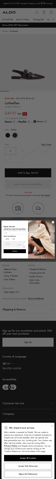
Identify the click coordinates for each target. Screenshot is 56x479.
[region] (28, 451)
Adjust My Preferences (28, 474)
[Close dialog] (53, 222)
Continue (14, 251)
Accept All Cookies (28, 458)
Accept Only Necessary (28, 466)
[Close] (52, 426)
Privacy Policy (11, 445)
